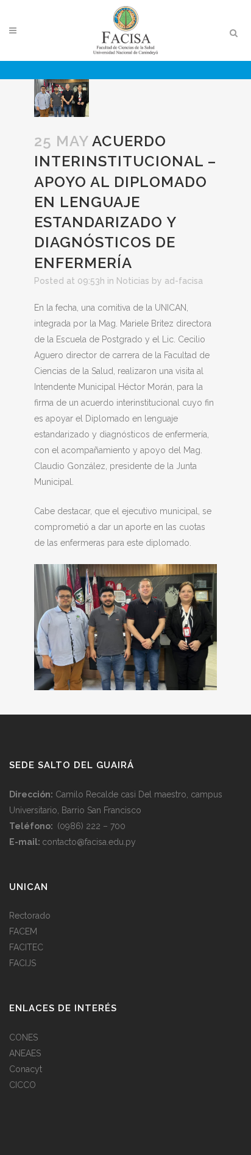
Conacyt (25, 1069)
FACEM (23, 931)
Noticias (132, 281)
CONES (23, 1037)
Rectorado (30, 915)
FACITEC (26, 947)
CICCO (22, 1085)
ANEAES (25, 1053)
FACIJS (22, 963)
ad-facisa (183, 281)
